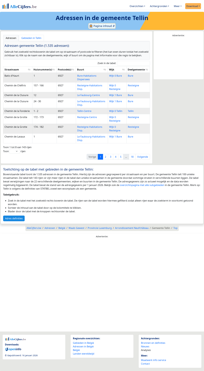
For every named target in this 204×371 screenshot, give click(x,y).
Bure (130, 75)
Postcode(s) (64, 69)
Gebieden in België (83, 343)
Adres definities (14, 218)
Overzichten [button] (136, 6)
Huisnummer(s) (42, 69)
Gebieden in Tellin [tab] (31, 38)
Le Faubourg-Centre (88, 95)
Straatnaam (11, 69)
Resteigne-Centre (87, 117)
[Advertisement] (178, 58)
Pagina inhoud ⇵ (104, 26)
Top (175, 228)
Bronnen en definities (153, 343)
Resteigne (133, 85)
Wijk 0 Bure (115, 75)
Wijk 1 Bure (115, 95)
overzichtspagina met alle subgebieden (142, 185)
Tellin (131, 111)
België (76, 350)
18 (132, 156)
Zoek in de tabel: (107, 63)
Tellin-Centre (84, 111)
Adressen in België (83, 346)
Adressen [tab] (11, 38)
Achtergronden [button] (158, 6)
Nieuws (145, 346)
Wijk (111, 69)
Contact (145, 363)
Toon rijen (14, 151)
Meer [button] (177, 6)
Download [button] (192, 6)
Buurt (80, 69)
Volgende (142, 156)
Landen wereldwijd (83, 353)
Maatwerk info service (153, 360)
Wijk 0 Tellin (115, 111)
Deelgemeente (136, 69)
